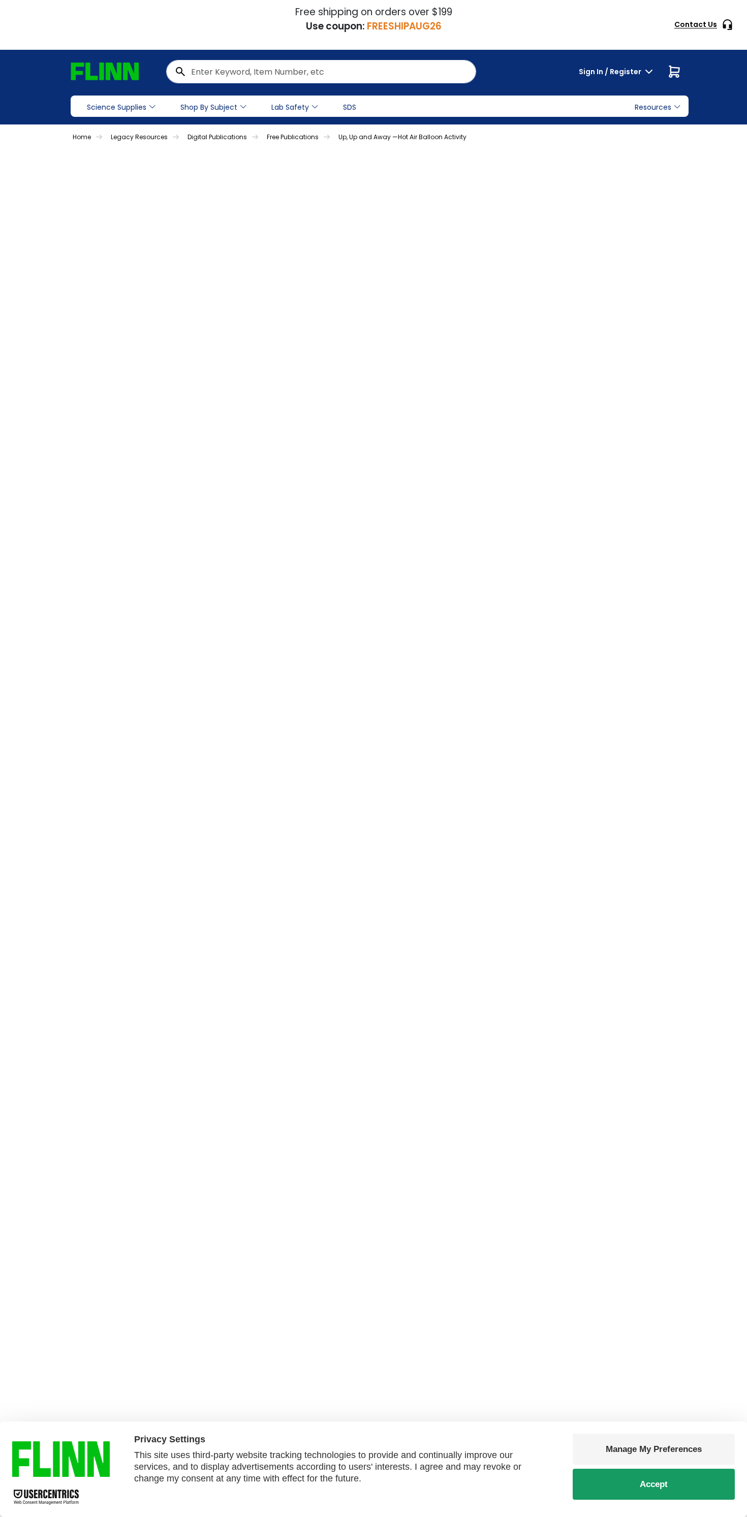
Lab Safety (290, 107)
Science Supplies (116, 107)
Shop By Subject (208, 107)
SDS (349, 107)
